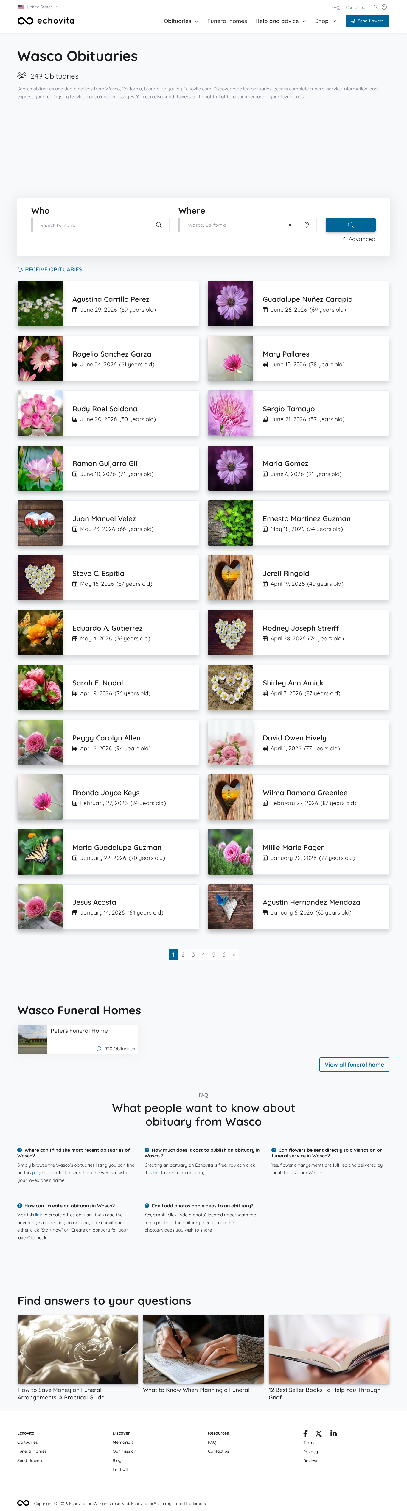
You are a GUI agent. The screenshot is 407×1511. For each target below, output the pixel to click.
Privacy (310, 1451)
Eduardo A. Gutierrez (107, 628)
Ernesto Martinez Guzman (307, 518)
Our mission (124, 1451)
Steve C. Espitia (98, 573)
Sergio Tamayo (289, 408)
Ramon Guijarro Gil (104, 463)
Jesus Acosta (94, 902)
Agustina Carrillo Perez (111, 299)
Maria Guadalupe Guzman (116, 847)
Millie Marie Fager (293, 847)
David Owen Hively (295, 737)
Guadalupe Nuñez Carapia (308, 299)
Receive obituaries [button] (53, 269)
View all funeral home (354, 1064)
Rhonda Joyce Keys (105, 792)
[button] (39, 6)
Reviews (311, 1460)
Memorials (123, 1442)
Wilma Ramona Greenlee (305, 792)
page (37, 1172)
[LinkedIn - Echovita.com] (333, 1434)
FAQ (335, 7)
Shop (322, 20)
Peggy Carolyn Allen (106, 737)
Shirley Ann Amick (293, 682)
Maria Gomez (285, 463)
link (156, 1172)
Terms (309, 1442)
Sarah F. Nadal (97, 682)
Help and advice (277, 20)
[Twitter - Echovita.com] (318, 1434)
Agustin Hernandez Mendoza (312, 902)
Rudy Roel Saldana (104, 408)
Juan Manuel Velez (104, 518)
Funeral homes (227, 20)
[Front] (46, 20)
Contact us (356, 7)
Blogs (118, 1460)
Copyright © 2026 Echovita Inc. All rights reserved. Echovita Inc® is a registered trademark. (120, 1503)
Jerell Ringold (286, 573)
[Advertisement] (203, 149)
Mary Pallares (286, 353)
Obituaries (177, 20)
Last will (120, 1469)
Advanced (362, 239)
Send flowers (371, 21)
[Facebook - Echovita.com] (305, 1434)
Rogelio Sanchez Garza (111, 353)
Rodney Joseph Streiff (301, 628)
